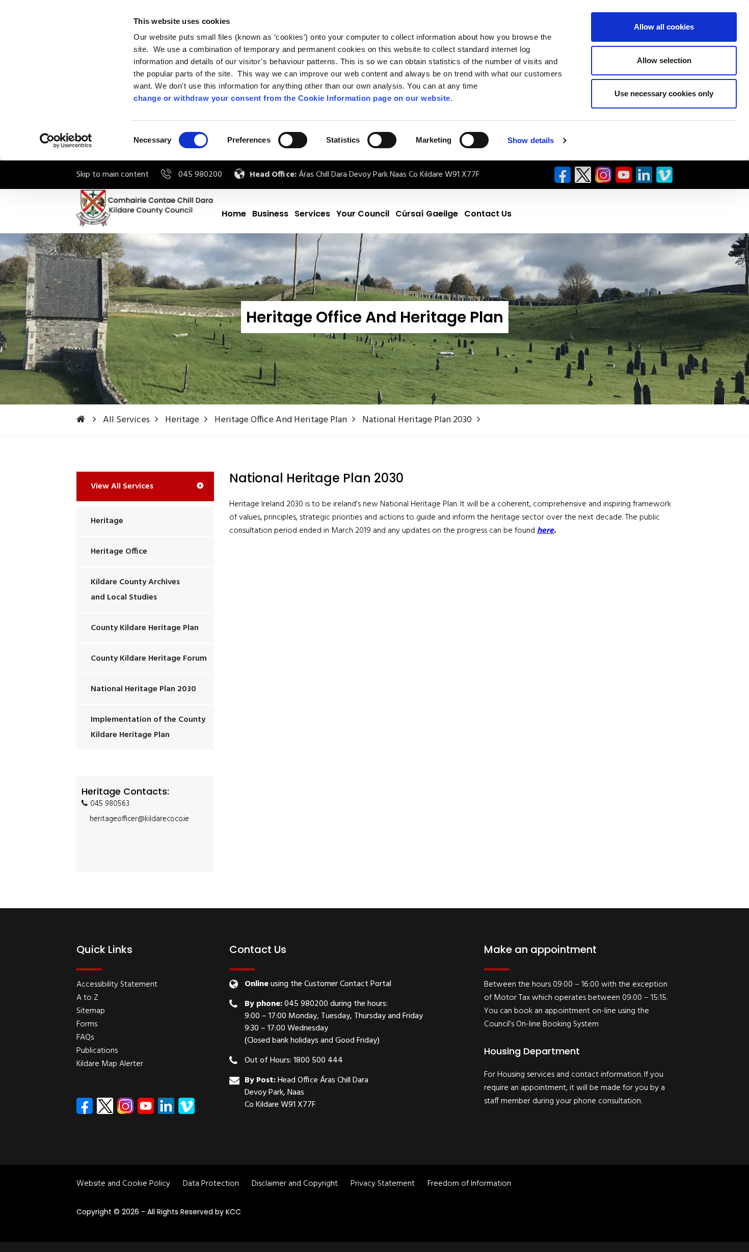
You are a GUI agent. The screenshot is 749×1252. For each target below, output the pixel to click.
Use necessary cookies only (663, 93)
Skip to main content (112, 174)
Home (234, 214)
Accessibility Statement (116, 984)
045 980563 (109, 804)
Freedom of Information (469, 1184)
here (545, 530)
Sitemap (90, 1011)
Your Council (362, 214)
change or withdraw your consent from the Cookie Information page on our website (291, 98)
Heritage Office (119, 551)
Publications (97, 1050)
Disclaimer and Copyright (295, 1184)
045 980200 (200, 174)
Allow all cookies (664, 26)
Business (270, 214)
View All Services (122, 486)
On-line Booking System (557, 1024)
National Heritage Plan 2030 (417, 420)
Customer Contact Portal (347, 984)
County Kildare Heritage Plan (145, 628)
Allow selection (664, 60)
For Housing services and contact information (562, 1074)
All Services (126, 420)
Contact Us (488, 214)
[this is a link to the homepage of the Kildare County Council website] (88, 420)
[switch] (292, 140)
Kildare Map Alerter (109, 1064)
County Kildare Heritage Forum (149, 658)
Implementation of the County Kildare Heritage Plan (148, 727)
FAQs (85, 1037)
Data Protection (211, 1184)
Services (312, 214)
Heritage (182, 420)
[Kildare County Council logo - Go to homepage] (145, 208)
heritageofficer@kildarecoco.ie (139, 819)
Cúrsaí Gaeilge (426, 214)
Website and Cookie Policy (123, 1184)
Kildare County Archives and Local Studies (135, 590)
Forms (86, 1024)
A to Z (87, 997)
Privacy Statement (383, 1184)
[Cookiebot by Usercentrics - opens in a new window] (66, 140)
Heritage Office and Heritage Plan (281, 420)
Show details (530, 140)
